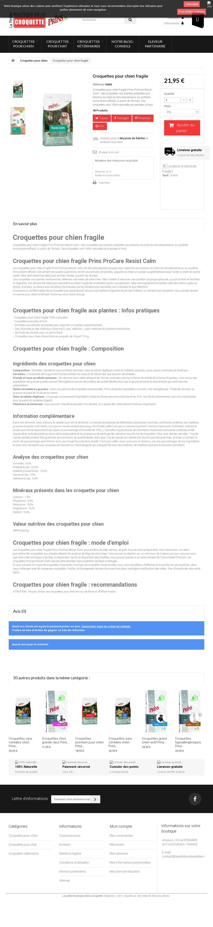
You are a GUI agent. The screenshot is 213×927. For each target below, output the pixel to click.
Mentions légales (70, 853)
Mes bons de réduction (125, 871)
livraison (65, 844)
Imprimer (104, 182)
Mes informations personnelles (130, 862)
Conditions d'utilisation (74, 862)
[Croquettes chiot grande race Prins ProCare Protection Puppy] (56, 711)
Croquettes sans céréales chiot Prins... (20, 742)
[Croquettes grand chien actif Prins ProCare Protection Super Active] (156, 711)
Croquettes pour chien (23, 43)
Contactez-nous (69, 835)
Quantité (169, 93)
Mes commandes (121, 835)
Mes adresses (119, 853)
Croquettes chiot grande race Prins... (55, 740)
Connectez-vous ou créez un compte (106, 626)
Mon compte (121, 826)
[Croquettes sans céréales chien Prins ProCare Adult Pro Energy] (123, 711)
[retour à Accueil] (13, 60)
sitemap (64, 880)
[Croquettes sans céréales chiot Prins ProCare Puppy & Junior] (23, 711)
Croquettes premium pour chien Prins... (89, 742)
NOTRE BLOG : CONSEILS (122, 43)
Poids (167, 106)
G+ (101, 126)
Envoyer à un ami (109, 152)
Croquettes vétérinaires (88, 43)
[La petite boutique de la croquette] (39, 20)
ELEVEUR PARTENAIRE (155, 43)
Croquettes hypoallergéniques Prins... (188, 742)
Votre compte (172, 23)
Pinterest (144, 118)
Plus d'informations (191, 11)
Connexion (173, 17)
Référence (98, 84)
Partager (122, 118)
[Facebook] (195, 799)
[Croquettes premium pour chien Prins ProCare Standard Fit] (89, 711)
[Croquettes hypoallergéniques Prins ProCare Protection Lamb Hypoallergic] (189, 711)
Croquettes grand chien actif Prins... (154, 740)
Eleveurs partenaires (72, 871)
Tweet (103, 118)
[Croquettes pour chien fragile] (18, 89)
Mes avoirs (117, 844)
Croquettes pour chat (57, 43)
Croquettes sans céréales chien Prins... (120, 742)
